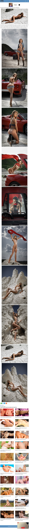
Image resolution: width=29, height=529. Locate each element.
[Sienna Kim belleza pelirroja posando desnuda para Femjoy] (22, 517)
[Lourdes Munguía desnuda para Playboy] (7, 483)
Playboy (2, 405)
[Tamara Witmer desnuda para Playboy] (7, 494)
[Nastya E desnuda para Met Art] (22, 448)
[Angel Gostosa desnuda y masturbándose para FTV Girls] (22, 506)
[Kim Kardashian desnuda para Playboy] (7, 517)
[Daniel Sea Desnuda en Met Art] (7, 437)
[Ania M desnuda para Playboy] (22, 437)
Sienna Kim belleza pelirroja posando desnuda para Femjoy (21, 520)
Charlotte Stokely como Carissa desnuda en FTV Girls (6, 462)
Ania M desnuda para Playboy (20, 439)
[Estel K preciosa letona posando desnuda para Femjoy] (22, 471)
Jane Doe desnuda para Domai (5, 417)
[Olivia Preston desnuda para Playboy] (7, 506)
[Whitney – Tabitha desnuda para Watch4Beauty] (22, 426)
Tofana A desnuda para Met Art (20, 484)
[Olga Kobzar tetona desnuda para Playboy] (7, 471)
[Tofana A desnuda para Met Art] (22, 483)
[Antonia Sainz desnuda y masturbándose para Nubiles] (7, 426)
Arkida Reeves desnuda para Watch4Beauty (5, 451)
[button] (1, 403)
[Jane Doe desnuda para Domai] (7, 415)
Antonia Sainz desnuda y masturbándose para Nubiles (5, 428)
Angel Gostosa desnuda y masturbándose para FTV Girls (20, 508)
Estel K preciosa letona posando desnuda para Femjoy (21, 474)
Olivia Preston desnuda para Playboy (6, 507)
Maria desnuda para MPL (19, 417)
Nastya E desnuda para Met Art (20, 450)
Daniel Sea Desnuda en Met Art (6, 439)
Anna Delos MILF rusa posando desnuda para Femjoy (20, 462)
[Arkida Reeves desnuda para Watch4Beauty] (7, 448)
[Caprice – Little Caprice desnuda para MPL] (22, 494)
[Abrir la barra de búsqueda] (26, 1)
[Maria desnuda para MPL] (22, 415)
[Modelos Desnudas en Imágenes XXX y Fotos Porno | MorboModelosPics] (2, 1)
